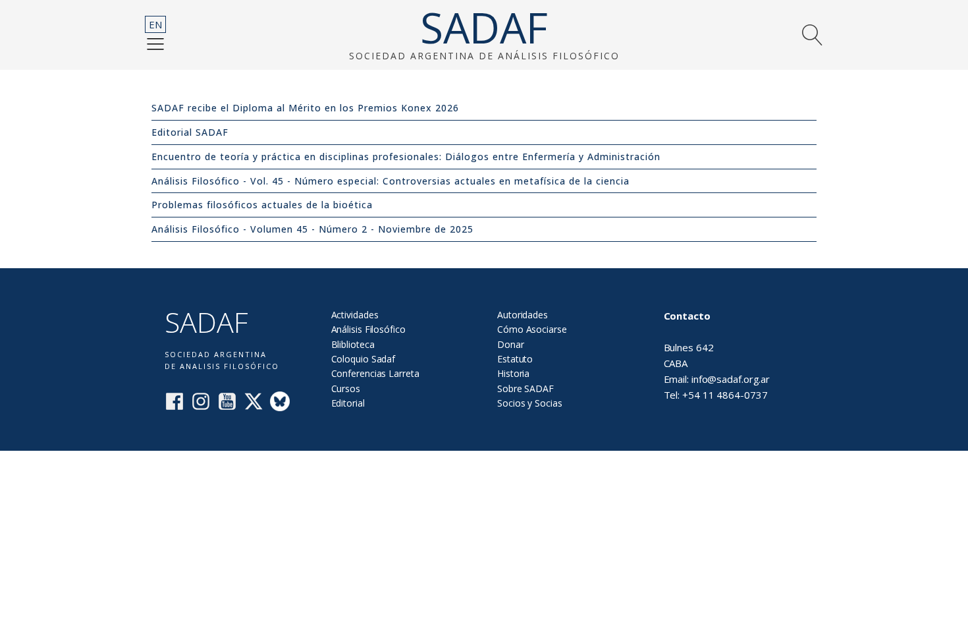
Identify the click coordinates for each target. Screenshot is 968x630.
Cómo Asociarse (532, 329)
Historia (513, 373)
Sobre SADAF (525, 388)
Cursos (345, 388)
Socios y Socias (529, 403)
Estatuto (515, 359)
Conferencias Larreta (375, 373)
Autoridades (522, 314)
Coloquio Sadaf (363, 359)
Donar (510, 344)
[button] (155, 43)
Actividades (355, 314)
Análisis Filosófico (368, 329)
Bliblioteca (353, 344)
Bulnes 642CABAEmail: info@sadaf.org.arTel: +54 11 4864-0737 (717, 355)
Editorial (348, 403)
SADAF (484, 28)
